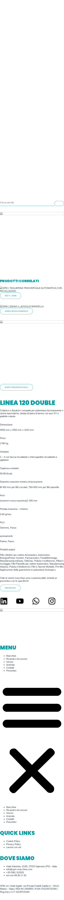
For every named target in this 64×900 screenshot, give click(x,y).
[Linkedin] (4, 601)
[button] (32, 739)
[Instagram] (52, 601)
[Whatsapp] (36, 601)
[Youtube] (20, 601)
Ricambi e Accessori (16, 659)
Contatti (10, 667)
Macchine (11, 655)
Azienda (10, 664)
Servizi (9, 661)
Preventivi (11, 670)
